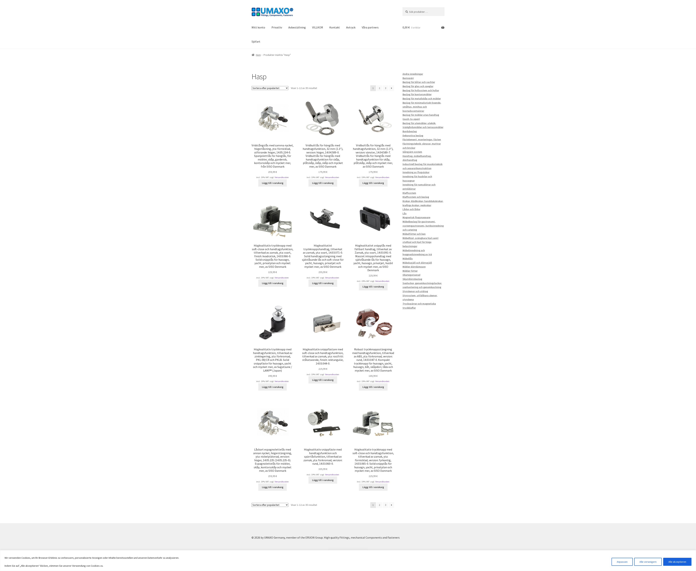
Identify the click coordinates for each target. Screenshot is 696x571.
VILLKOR (317, 27)
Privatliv (277, 27)
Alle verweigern (647, 561)
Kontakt (334, 27)
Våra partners (370, 27)
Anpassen (622, 561)
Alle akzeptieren (677, 561)
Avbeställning (297, 27)
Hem (258, 55)
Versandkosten (282, 177)
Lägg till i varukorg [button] (272, 183)
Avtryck (350, 27)
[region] (348, 560)
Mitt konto (258, 27)
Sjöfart (256, 41)
